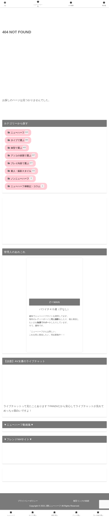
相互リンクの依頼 (81, 501)
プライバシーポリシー (28, 501)
